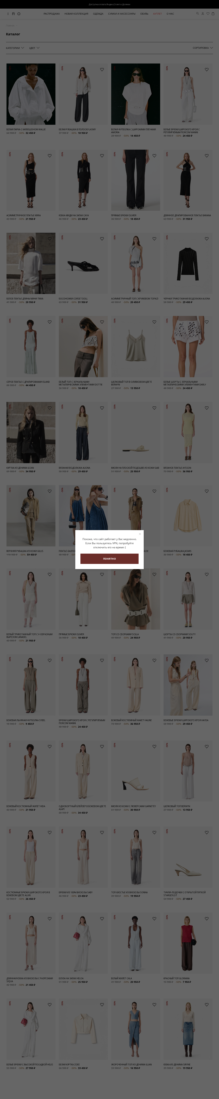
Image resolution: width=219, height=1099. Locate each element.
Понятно (109, 558)
